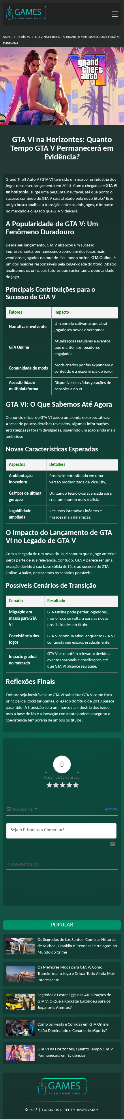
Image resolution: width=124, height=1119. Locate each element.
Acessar (110, 809)
